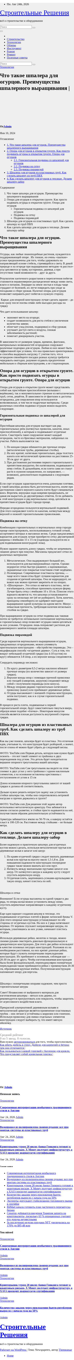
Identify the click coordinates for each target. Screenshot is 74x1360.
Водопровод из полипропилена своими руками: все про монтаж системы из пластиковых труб (34, 1129)
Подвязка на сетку (27, 166)
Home (10, 1355)
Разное (11, 51)
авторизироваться (24, 1041)
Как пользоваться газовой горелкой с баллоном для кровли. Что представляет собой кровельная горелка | (35, 1053)
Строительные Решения (34, 12)
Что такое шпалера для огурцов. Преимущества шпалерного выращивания (36, 146)
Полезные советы (17, 57)
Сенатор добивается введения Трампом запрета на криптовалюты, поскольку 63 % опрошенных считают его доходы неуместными (39, 1216)
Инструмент (14, 48)
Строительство (15, 39)
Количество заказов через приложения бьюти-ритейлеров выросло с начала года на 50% (34, 1196)
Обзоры (11, 45)
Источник (6, 1028)
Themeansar (65, 1349)
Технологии (14, 42)
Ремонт (11, 54)
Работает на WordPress (13, 1349)
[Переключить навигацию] (1, 31)
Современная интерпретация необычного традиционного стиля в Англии (31, 1175)
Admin (7, 126)
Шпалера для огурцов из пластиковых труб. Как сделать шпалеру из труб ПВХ (36, 174)
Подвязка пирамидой (29, 169)
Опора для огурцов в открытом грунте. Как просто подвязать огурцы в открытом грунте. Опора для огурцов (38, 154)
